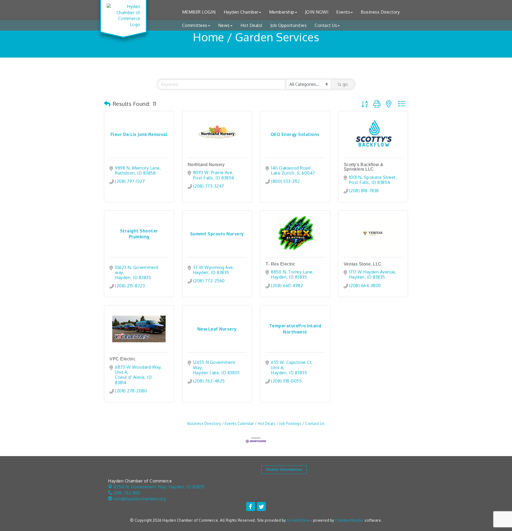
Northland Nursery (206, 164)
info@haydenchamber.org (139, 498)
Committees (194, 25)
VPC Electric (122, 359)
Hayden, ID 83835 (159, 486)
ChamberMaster (349, 520)
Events (343, 12)
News (224, 25)
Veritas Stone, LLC (363, 264)
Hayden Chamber (241, 12)
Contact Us (326, 25)
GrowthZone (298, 520)
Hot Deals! (251, 25)
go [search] (345, 84)
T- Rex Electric (280, 264)
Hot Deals (266, 423)
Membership (281, 12)
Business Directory (380, 12)
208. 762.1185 (126, 493)
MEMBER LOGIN (199, 12)
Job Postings (290, 423)
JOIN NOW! (317, 12)
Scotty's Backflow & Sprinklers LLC (363, 167)
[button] (107, 103)
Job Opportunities (288, 25)
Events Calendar (239, 423)
